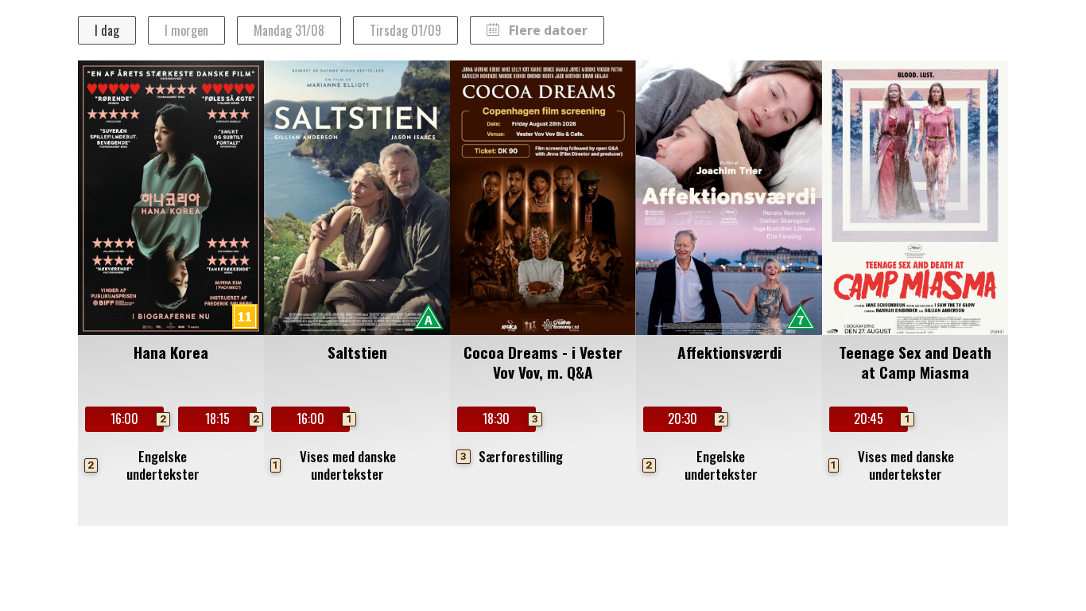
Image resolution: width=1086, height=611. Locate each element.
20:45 (880, 418)
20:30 (694, 418)
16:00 (137, 418)
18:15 (230, 418)
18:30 (509, 418)
